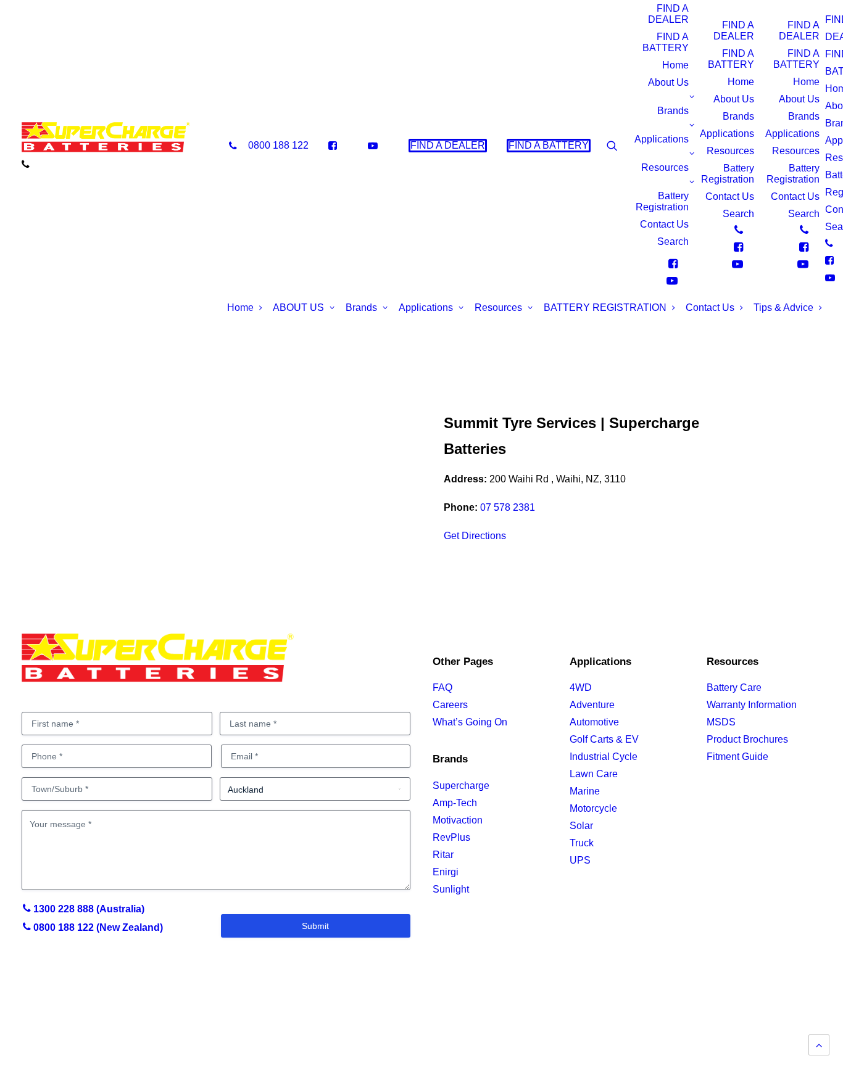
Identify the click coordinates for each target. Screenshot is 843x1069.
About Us (668, 82)
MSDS (721, 722)
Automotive (594, 722)
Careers (450, 705)
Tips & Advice (783, 307)
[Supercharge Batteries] (106, 140)
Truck (582, 843)
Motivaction (458, 820)
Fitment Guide (737, 756)
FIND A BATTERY (665, 42)
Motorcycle (593, 808)
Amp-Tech (455, 803)
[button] (683, 145)
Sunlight (451, 889)
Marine (585, 791)
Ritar (443, 854)
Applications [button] (426, 307)
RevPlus (451, 837)
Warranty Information (752, 705)
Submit (315, 926)
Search (673, 241)
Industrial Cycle (603, 756)
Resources (665, 167)
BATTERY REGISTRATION (605, 307)
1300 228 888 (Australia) (87, 909)
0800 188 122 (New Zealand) (97, 927)
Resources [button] (498, 307)
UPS (580, 860)
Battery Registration (662, 201)
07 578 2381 (507, 507)
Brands (673, 110)
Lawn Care (594, 774)
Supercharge (461, 785)
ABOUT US (298, 307)
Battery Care (734, 687)
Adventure (592, 705)
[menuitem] (268, 145)
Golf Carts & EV (604, 739)
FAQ (442, 687)
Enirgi (446, 872)
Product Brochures (747, 739)
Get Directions (475, 535)
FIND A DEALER (668, 14)
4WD (581, 687)
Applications (661, 139)
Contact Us (664, 224)
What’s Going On (470, 722)
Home (675, 65)
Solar (581, 825)
